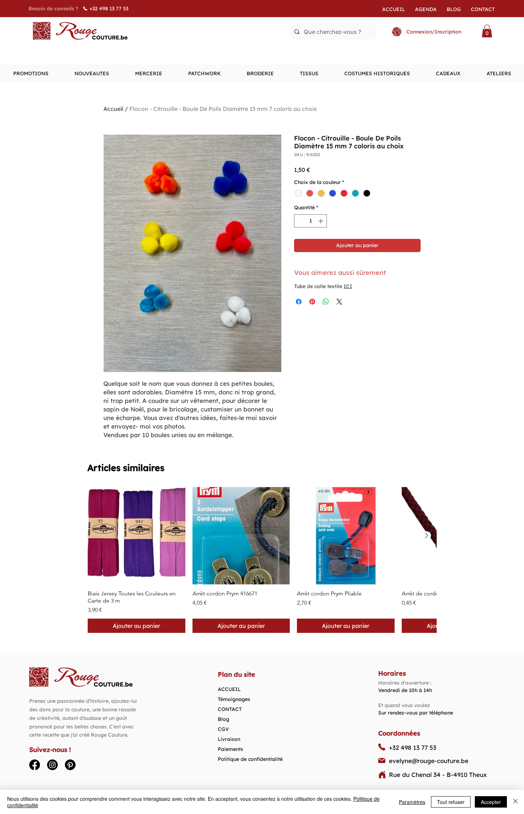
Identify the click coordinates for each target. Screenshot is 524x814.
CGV (223, 729)
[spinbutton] (310, 221)
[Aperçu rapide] (136, 536)
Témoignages (234, 699)
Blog (223, 719)
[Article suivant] (426, 535)
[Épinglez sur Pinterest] (312, 301)
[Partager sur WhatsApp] (326, 301)
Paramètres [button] (412, 801)
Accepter (491, 801)
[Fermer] (515, 801)
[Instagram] (52, 764)
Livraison (229, 739)
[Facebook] (34, 764)
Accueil (113, 108)
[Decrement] (299, 221)
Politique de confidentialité (250, 759)
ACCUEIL (229, 689)
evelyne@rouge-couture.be (428, 760)
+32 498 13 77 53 (412, 747)
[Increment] (321, 221)
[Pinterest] (70, 764)
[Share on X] (339, 301)
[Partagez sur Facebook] (298, 301)
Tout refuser (450, 801)
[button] (487, 31)
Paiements (230, 749)
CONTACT (230, 709)
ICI (348, 286)
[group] (262, 560)
